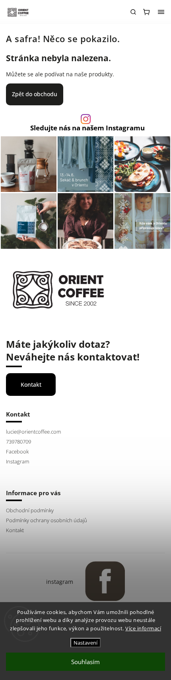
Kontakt (31, 384)
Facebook (17, 451)
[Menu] (161, 12)
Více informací (143, 628)
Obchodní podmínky (30, 510)
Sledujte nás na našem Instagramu (87, 128)
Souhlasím (85, 662)
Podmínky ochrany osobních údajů (46, 520)
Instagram (17, 461)
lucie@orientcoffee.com (33, 431)
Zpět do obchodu (34, 94)
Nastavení (85, 642)
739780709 (18, 441)
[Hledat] (133, 12)
